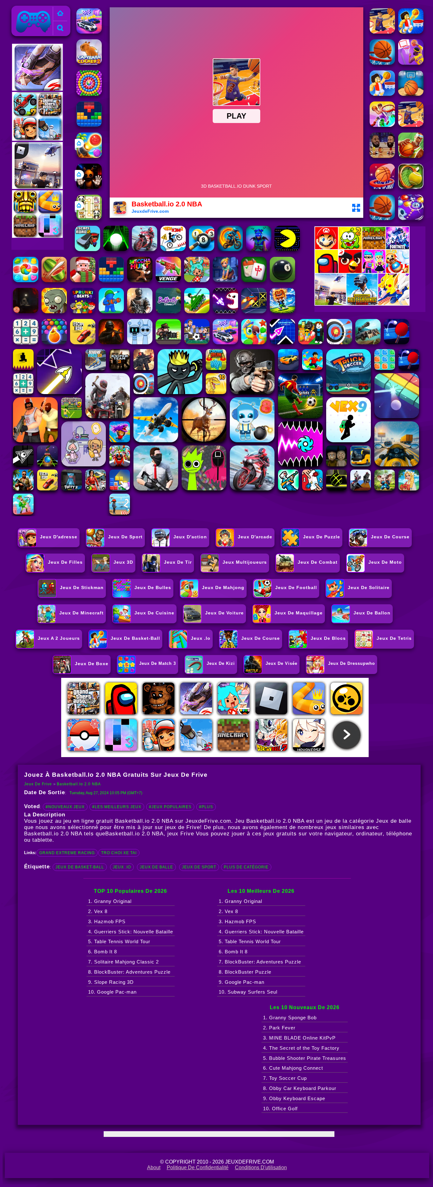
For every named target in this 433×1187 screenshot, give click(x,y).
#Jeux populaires (170, 807)
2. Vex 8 (97, 911)
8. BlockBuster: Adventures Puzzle (129, 972)
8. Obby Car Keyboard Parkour (299, 1088)
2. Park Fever (279, 1027)
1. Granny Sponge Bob (290, 1017)
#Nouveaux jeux (65, 807)
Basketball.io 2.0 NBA (79, 784)
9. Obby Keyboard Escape (294, 1098)
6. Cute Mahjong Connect (293, 1068)
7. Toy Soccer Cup (285, 1078)
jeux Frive (180, 834)
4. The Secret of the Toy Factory (301, 1048)
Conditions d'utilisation (261, 1167)
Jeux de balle (156, 867)
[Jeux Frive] (60, 13)
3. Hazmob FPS (107, 921)
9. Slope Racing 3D (111, 982)
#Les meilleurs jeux (116, 807)
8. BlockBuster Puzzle (245, 972)
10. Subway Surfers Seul (248, 992)
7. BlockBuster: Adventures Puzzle (260, 961)
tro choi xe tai (119, 853)
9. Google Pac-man (241, 982)
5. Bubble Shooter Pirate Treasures (304, 1058)
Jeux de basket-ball (79, 867)
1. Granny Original (110, 901)
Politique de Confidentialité (198, 1167)
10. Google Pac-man (112, 992)
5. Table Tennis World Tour (119, 941)
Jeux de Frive (30, 9)
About (153, 1167)
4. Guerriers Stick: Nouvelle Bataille (130, 931)
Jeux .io (122, 867)
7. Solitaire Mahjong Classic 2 (123, 961)
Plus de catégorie (246, 867)
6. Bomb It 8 (102, 951)
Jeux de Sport (199, 867)
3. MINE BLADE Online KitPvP (299, 1038)
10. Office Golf (280, 1108)
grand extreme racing (67, 853)
